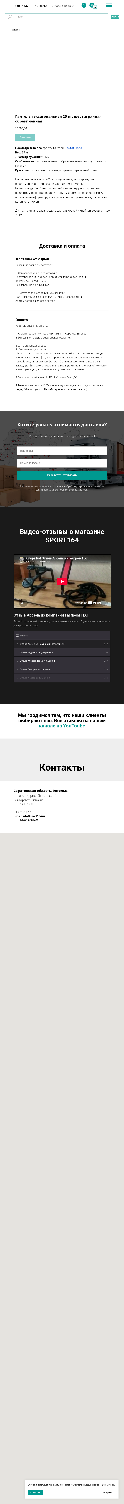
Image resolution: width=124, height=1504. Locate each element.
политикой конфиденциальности (70, 489)
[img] (84, 5)
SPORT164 (19, 6)
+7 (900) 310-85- (61, 6)
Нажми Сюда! (73, 148)
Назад (16, 29)
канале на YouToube (62, 726)
